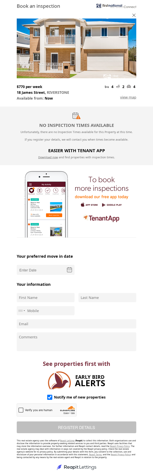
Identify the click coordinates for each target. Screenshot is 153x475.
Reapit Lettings (67, 440)
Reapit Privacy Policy (120, 446)
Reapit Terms (95, 454)
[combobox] (21, 310)
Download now (48, 157)
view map (128, 97)
